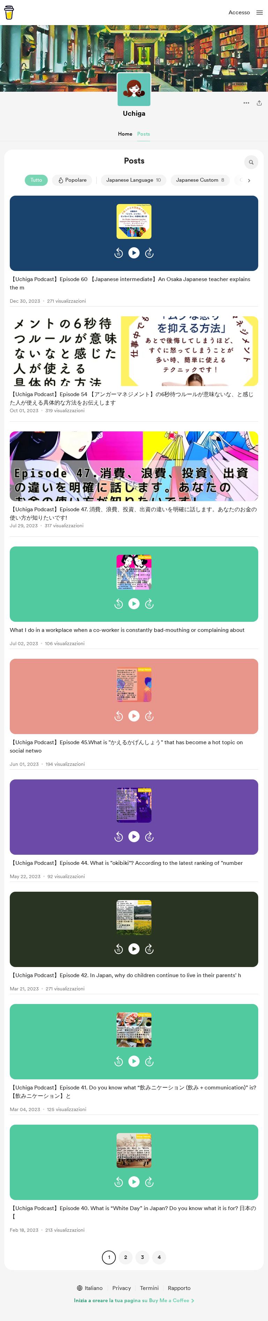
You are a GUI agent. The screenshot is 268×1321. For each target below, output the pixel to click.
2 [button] (125, 1257)
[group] (134, 251)
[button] (259, 12)
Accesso (239, 12)
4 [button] (159, 1257)
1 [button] (109, 1257)
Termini (149, 1288)
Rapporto (179, 1288)
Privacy (121, 1288)
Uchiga (134, 113)
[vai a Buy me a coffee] (9, 13)
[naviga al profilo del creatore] (134, 89)
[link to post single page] (134, 288)
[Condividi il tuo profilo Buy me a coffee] (259, 102)
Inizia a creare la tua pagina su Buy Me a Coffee (131, 1300)
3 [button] (142, 1257)
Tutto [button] (36, 180)
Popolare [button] (76, 180)
